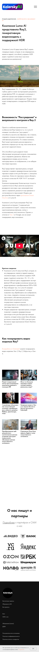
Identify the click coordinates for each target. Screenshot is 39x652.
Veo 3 (12, 215)
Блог (3, 614)
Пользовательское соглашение (11, 633)
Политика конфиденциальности (11, 636)
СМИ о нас (5, 617)
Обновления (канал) (8, 623)
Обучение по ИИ (7, 604)
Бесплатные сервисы (8, 601)
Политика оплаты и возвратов (10, 639)
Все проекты (5, 607)
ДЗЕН (4, 626)
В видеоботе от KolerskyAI (11, 349)
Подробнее (21, 649)
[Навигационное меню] (35, 7)
